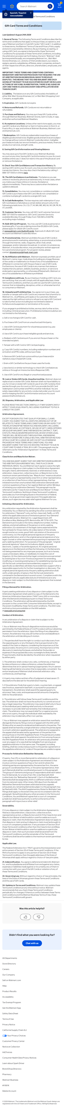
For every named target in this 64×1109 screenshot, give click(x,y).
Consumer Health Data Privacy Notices (19, 1057)
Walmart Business (10, 1080)
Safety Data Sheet (10, 1013)
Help (4, 986)
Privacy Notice (8, 1024)
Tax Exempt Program (11, 1002)
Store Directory (9, 963)
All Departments (9, 958)
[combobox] (35, 6)
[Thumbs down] (38, 917)
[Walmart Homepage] (12, 6)
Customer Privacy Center (13, 1041)
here (26, 172)
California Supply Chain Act (14, 1030)
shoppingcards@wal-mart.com (24, 252)
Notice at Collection (11, 1046)
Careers (5, 969)
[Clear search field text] (46, 6)
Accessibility (8, 997)
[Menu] (4, 6)
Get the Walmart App (11, 1008)
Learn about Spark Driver (13, 1063)
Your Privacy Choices (16, 1035)
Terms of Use (8, 1019)
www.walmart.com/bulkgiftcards (19, 231)
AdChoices (7, 1052)
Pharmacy (6, 1074)
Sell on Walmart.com (11, 980)
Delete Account (9, 1091)
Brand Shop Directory (11, 1069)
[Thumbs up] (25, 917)
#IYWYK (5, 1085)
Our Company (8, 974)
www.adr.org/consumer (14, 610)
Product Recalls (9, 991)
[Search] (50, 6)
